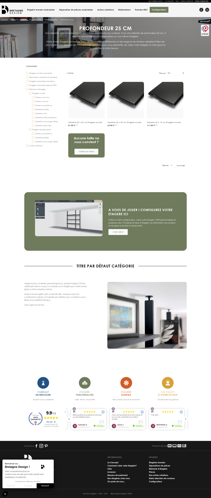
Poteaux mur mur (42, 97)
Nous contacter (201, 1)
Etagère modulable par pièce (41, 81)
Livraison (111, 472)
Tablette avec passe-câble (46, 141)
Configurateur (159, 10)
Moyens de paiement (117, 475)
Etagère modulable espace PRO (43, 85)
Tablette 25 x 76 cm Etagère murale (164, 122)
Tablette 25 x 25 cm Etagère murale (85, 122)
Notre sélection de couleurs (162, 478)
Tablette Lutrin (41, 113)
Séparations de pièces (159, 465)
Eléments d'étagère (37, 89)
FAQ (177, 1)
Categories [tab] (31, 66)
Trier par (162, 73)
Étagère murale (38, 93)
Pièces (152, 472)
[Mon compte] (201, 10)
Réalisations (124, 10)
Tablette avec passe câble (46, 121)
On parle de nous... (116, 481)
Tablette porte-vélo (43, 125)
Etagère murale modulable (41, 10)
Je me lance (118, 232)
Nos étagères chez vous (118, 478)
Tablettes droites (42, 109)
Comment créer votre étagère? (122, 465)
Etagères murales (157, 462)
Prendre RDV (141, 10)
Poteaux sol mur (41, 101)
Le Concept (112, 462)
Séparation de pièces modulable (76, 10)
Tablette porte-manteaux (46, 117)
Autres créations (105, 10)
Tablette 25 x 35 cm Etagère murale (125, 122)
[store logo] (12, 10)
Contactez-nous (86, 151)
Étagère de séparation (41, 129)
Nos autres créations (158, 475)
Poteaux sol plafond (43, 105)
